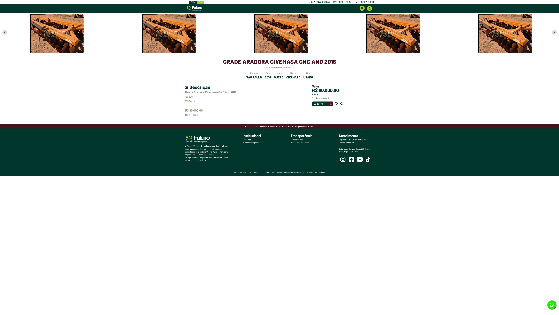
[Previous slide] (4, 32)
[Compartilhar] (341, 103)
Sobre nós (247, 140)
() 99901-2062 (342, 2)
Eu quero (318, 103)
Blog (193, 2)
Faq (200, 2)
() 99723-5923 (320, 2)
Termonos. (322, 172)
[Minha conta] (369, 8)
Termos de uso (297, 140)
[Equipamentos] (362, 8)
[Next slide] (554, 32)
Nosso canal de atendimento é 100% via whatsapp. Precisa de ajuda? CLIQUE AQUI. (279, 126)
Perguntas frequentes (251, 142)
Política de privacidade (300, 142)
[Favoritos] (336, 103)
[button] (56, 33)
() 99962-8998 (364, 2)
